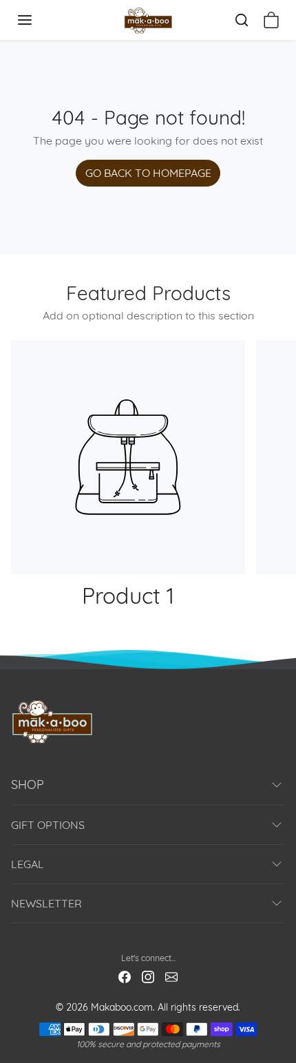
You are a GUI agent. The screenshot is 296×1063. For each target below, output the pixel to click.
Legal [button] (27, 864)
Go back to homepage (148, 173)
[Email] (171, 976)
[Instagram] (148, 976)
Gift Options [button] (48, 825)
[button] (38, 20)
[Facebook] (124, 976)
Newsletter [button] (46, 903)
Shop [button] (27, 784)
